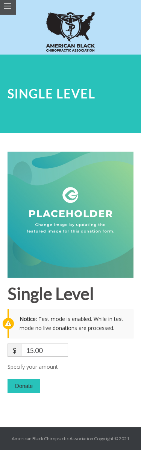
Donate (24, 386)
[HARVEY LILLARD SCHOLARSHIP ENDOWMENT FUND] (70, 34)
